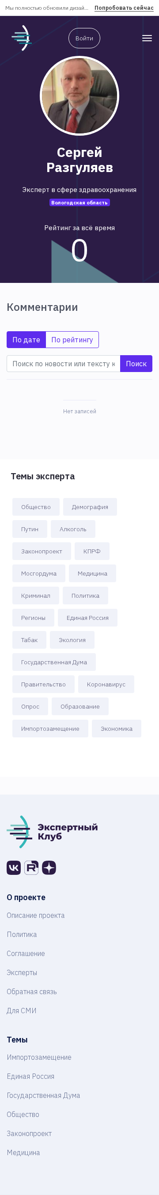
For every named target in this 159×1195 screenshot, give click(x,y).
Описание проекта (36, 915)
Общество (36, 507)
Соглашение (26, 953)
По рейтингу (72, 339)
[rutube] (31, 868)
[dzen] (49, 868)
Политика (85, 595)
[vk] (14, 868)
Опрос (30, 706)
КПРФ (92, 551)
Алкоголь (73, 529)
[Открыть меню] (147, 38)
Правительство (43, 684)
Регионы (33, 618)
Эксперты (22, 972)
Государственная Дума (54, 662)
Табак (29, 640)
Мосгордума (39, 573)
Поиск (136, 363)
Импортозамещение (50, 729)
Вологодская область (79, 202)
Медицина (92, 573)
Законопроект (41, 551)
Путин (29, 529)
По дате (26, 339)
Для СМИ (22, 1010)
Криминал (35, 595)
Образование (80, 706)
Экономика (116, 729)
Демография (90, 507)
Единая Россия (88, 618)
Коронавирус (106, 684)
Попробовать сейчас (124, 7)
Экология (72, 640)
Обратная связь (32, 991)
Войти (84, 38)
